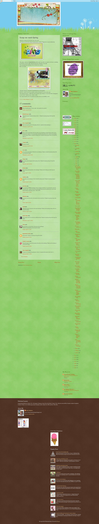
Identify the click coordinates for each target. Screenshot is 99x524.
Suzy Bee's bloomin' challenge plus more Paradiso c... (77, 176)
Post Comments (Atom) (27, 265)
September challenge (68, 381)
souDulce (24, 177)
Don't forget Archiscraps (77, 266)
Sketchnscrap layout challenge (77, 244)
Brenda (24, 168)
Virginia (24, 142)
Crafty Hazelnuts (77, 231)
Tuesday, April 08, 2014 (27, 110)
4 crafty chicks (77, 197)
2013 (75, 355)
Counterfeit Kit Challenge (69, 374)
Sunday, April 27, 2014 (27, 229)
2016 (75, 139)
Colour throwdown (59, 499)
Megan (24, 159)
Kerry (24, 130)
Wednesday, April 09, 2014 (28, 126)
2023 (75, 124)
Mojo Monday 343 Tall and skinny (78, 168)
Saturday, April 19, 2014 (27, 211)
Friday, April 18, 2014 (27, 202)
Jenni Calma (25, 215)
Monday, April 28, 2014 (27, 237)
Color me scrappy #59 (78, 321)
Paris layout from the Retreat (77, 262)
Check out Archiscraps (77, 345)
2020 (75, 131)
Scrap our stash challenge (61, 479)
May (76, 163)
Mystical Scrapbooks (68, 393)
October (77, 151)
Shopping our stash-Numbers (77, 235)
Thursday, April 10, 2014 (27, 164)
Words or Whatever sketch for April (77, 336)
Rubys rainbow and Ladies (78, 213)
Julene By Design (32, 6)
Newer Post (21, 262)
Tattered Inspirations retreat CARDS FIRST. (77, 292)
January (76, 352)
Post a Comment (24, 256)
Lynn (24, 150)
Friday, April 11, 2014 (27, 173)
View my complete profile (74, 97)
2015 (75, 141)
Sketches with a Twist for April (77, 331)
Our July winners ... (67, 385)
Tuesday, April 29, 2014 (27, 246)
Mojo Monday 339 (77, 324)
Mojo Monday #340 (77, 297)
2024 (75, 122)
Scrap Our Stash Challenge (61, 486)
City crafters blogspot (77, 171)
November (77, 148)
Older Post (57, 262)
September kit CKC (59, 492)
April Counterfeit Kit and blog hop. (78, 341)
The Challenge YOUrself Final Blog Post (71, 390)
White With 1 (67, 384)
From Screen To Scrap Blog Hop (62, 452)
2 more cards (77, 206)
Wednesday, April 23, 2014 (28, 220)
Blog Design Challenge (77, 314)
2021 (75, 129)
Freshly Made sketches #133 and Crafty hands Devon (77, 183)
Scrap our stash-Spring (78, 303)
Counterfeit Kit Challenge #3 (78, 258)
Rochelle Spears (26, 114)
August (76, 156)
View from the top (77, 251)
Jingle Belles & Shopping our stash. (78, 209)
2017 (75, 137)
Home (39, 262)
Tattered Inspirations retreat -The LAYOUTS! (78, 286)
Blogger (58, 521)
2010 (75, 361)
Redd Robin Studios (27, 233)
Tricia (24, 224)
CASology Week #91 (77, 274)
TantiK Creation (26, 241)
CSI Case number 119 (78, 226)
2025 (75, 120)
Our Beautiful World (77, 195)
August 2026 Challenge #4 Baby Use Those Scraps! (71, 376)
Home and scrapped (59, 506)
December (77, 145)
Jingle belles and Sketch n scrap (62, 458)
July (76, 158)
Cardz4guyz (58, 472)
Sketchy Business (77, 300)
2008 (75, 365)
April (76, 165)
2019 (75, 133)
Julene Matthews (74, 91)
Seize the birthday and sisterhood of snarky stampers (66, 513)
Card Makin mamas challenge (77, 270)
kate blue (24, 186)
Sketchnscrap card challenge (77, 248)
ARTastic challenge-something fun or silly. (77, 281)
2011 (75, 359)
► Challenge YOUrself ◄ (69, 389)
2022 (75, 127)
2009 (75, 363)
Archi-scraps (66, 380)
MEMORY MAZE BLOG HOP (62, 465)
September (77, 153)
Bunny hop (77, 229)
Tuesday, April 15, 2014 (27, 192)
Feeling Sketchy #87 (78, 277)
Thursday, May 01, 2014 (27, 254)
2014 (75, 143)
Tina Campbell (26, 123)
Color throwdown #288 (77, 239)
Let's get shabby (77, 192)
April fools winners (77, 255)
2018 (75, 135)
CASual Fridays (77, 188)
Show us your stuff (77, 310)
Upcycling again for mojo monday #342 (77, 217)
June (76, 161)
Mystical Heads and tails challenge (78, 307)
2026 (75, 118)
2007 (75, 367)
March (76, 348)
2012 (75, 357)
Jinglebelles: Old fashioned (77, 317)
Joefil (24, 206)
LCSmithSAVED (26, 106)
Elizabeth (24, 196)
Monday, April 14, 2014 (27, 182)
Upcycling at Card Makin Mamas (77, 223)
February (77, 350)
